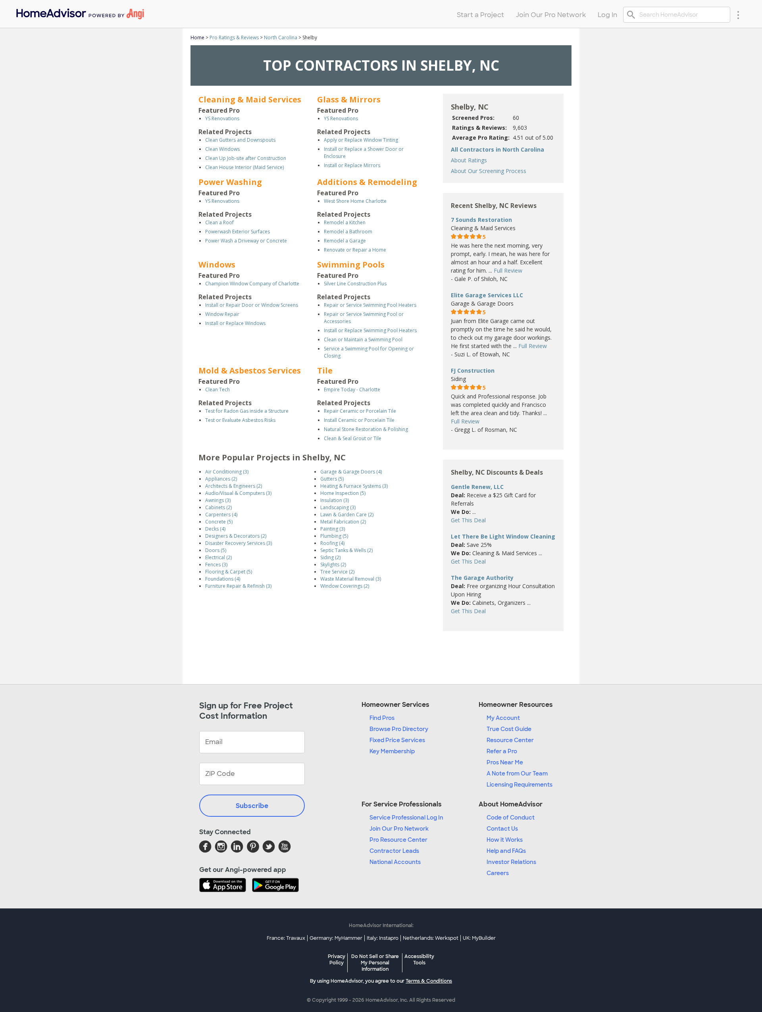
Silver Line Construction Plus (355, 283)
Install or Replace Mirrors (352, 165)
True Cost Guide (509, 729)
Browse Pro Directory (398, 729)
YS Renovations (222, 118)
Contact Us (502, 828)
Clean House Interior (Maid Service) (244, 167)
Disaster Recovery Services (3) (238, 543)
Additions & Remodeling (367, 182)
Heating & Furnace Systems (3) (354, 486)
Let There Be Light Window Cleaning (503, 536)
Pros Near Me (505, 762)
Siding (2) (330, 557)
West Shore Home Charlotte (355, 201)
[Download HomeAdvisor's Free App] (225, 886)
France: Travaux (286, 938)
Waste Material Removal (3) (350, 578)
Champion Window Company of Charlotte (252, 283)
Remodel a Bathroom (348, 231)
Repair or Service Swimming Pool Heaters (370, 305)
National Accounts (395, 862)
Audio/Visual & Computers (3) (238, 493)
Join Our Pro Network (399, 828)
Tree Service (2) (337, 571)
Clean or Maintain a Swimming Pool (363, 339)
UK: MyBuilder (479, 938)
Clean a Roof (219, 222)
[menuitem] (79, 12)
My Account (503, 717)
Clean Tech (217, 389)
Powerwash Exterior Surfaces (237, 231)
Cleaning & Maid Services (249, 99)
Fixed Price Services (397, 740)
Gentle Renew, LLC (477, 487)
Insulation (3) (334, 500)
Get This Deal (468, 520)
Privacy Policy (336, 959)
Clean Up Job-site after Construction (245, 158)
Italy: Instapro (382, 938)
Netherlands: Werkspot (430, 938)
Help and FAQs (506, 850)
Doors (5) (215, 550)
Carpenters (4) (221, 514)
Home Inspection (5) (343, 493)
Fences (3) (216, 564)
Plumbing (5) (334, 536)
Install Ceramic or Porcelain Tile (359, 420)
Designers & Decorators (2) (235, 536)
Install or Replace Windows (235, 323)
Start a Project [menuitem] (480, 15)
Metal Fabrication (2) (343, 521)
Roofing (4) (332, 543)
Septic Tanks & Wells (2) (346, 550)
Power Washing (230, 182)
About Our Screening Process (488, 171)
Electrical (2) (218, 557)
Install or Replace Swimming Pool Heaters (370, 330)
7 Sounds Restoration (481, 219)
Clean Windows (222, 149)
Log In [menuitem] (607, 15)
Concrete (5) (219, 521)
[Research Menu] (738, 15)
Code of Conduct (511, 817)
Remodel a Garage (345, 240)
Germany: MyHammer (336, 938)
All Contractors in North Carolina (497, 149)
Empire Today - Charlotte (352, 389)
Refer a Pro (502, 751)
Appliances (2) (221, 478)
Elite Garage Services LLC (487, 295)
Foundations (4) (222, 578)
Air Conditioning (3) (226, 471)
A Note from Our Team (517, 773)
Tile (325, 370)
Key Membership (392, 751)
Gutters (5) (332, 478)
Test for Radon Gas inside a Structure (247, 411)
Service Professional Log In (406, 817)
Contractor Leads (394, 850)
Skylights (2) (333, 564)
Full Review (508, 270)
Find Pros (381, 717)
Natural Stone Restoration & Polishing (366, 429)
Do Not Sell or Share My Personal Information (375, 962)
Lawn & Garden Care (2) (346, 514)
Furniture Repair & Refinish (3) (238, 586)
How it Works (505, 839)
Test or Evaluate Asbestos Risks (240, 420)
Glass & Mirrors (349, 99)
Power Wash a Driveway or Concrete (246, 240)
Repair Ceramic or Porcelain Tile (360, 411)
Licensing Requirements (519, 784)
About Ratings (469, 160)
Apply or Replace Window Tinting (361, 140)
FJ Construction (473, 370)
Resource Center (510, 740)
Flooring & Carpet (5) (228, 571)
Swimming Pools (351, 264)
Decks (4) (215, 528)
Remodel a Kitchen (345, 222)
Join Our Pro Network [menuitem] (551, 15)
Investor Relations (511, 862)
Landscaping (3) (338, 507)
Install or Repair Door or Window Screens (251, 305)
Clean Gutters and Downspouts (240, 140)
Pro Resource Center (398, 839)
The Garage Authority (482, 577)
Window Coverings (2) (344, 586)
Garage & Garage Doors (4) (351, 471)
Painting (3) (332, 528)
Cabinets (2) (218, 507)
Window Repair (222, 314)
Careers (498, 873)
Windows (216, 264)
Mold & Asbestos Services (249, 370)
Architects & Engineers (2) (233, 486)
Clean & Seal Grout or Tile (352, 438)
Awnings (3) (218, 500)
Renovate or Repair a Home (355, 249)
